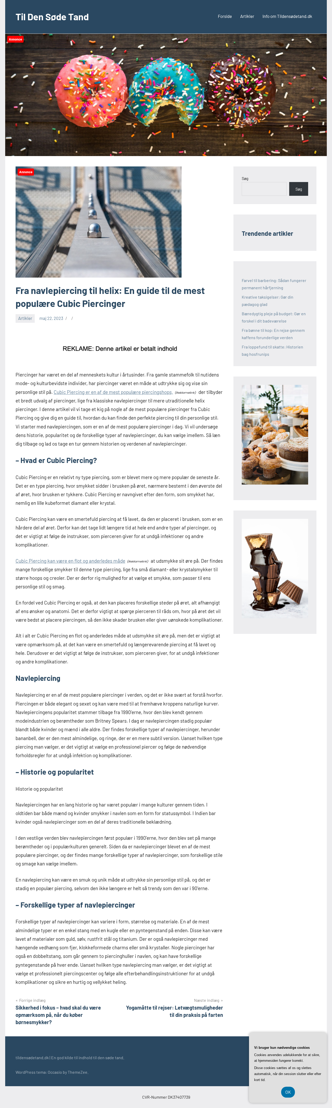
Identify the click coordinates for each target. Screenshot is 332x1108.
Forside (225, 16)
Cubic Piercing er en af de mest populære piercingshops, (113, 392)
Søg (245, 178)
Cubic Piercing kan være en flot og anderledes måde (70, 561)
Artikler (247, 16)
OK (288, 1091)
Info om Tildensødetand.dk (287, 16)
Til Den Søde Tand (52, 16)
